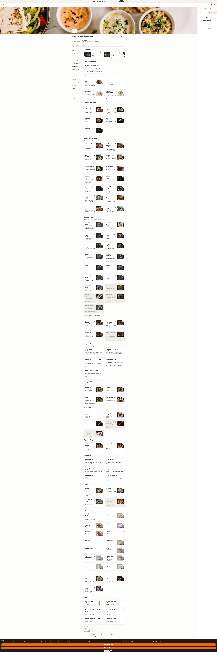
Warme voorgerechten (77, 63)
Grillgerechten (75, 66)
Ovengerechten (75, 76)
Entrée (73, 57)
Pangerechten (75, 72)
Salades (74, 88)
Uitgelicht (74, 50)
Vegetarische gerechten (77, 82)
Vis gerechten (75, 79)
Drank (74, 98)
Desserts (74, 95)
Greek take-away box (76, 53)
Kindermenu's (75, 85)
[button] (6, 5)
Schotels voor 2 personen (77, 69)
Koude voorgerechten (76, 60)
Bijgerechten (75, 91)
